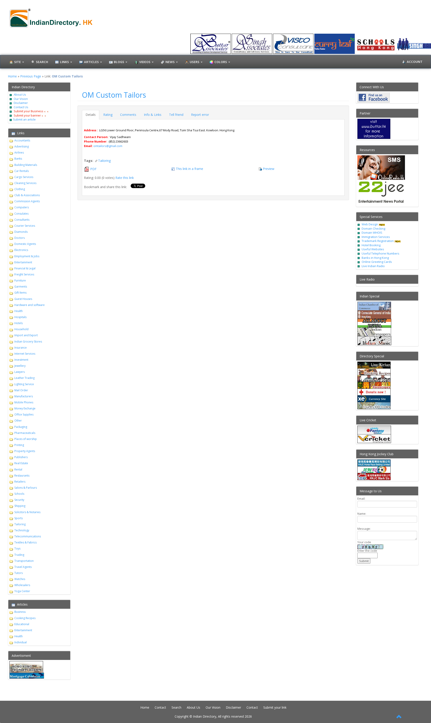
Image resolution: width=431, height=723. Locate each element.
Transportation (24, 561)
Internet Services (24, 354)
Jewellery (20, 366)
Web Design (370, 224)
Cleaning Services (25, 183)
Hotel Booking (371, 245)
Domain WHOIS (372, 233)
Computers (21, 207)
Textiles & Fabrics (25, 542)
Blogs (119, 62)
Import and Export (26, 335)
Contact (160, 707)
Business (20, 612)
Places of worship (25, 439)
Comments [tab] (128, 114)
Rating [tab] (107, 114)
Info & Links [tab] (152, 114)
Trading (19, 555)
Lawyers (19, 372)
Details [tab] (91, 114)
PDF (93, 169)
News (170, 62)
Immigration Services (376, 237)
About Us (20, 94)
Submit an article (24, 119)
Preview (268, 169)
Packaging (20, 427)
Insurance (20, 347)
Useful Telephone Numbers (380, 253)
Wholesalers (22, 585)
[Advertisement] (248, 576)
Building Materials (25, 165)
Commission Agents (27, 201)
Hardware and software (29, 305)
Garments (20, 286)
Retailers (19, 481)
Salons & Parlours (25, 488)
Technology (21, 530)
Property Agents (24, 451)
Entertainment (23, 262)
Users (195, 62)
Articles (92, 62)
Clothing (19, 189)
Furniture (20, 280)
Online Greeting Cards (377, 262)
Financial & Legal (24, 268)
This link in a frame (189, 169)
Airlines (19, 152)
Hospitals (20, 317)
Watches (19, 579)
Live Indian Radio (373, 266)
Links (65, 62)
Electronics (21, 250)
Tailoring (20, 524)
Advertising (21, 146)
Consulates (21, 213)
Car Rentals (21, 171)
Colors (221, 62)
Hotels (18, 323)
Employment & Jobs (26, 256)
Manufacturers (23, 396)
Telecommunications (27, 536)
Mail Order (21, 390)
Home (12, 76)
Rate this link (124, 178)
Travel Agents (23, 567)
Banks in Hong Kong (375, 258)
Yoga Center (22, 591)
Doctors (19, 238)
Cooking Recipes (24, 618)
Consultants (21, 220)
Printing (19, 445)
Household (21, 329)
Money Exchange (24, 408)
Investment (21, 360)
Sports (18, 518)
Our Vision (20, 99)
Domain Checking (373, 228)
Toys (17, 548)
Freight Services (24, 274)
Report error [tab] (200, 114)
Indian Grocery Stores (28, 341)
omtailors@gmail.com (107, 146)
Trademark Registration (378, 241)
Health (18, 311)
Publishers (21, 457)
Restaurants (21, 475)
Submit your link (274, 707)
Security (19, 500)
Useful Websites (373, 249)
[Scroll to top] (399, 717)
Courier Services (24, 226)
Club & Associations (27, 195)
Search (176, 707)
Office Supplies (23, 414)
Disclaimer (20, 103)
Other (18, 420)
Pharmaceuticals (24, 433)
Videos (145, 62)
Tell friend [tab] (176, 114)
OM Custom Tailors (114, 95)
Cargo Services (23, 177)
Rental (18, 469)
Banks (18, 158)
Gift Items (20, 292)
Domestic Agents (25, 244)
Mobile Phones (23, 402)
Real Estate (21, 463)
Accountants (22, 140)
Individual (20, 642)
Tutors (18, 573)
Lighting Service (24, 384)
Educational (21, 624)
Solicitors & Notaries (27, 512)
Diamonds (21, 232)
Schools (19, 494)
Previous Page (30, 76)
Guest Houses (23, 299)
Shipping (19, 506)
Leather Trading (24, 378)
